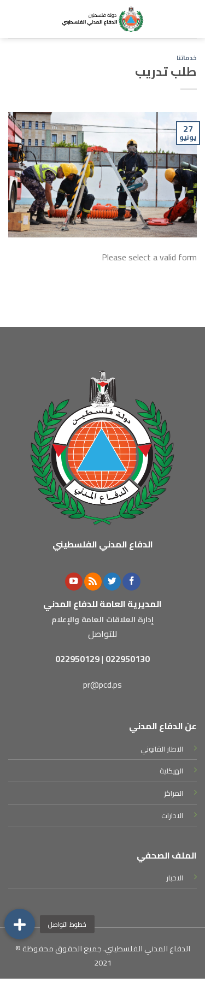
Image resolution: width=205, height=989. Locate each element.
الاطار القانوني (161, 748)
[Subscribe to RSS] (93, 582)
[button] (19, 924)
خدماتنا (187, 57)
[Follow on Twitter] (112, 582)
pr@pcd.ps (102, 684)
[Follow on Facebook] (131, 582)
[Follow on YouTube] (74, 582)
